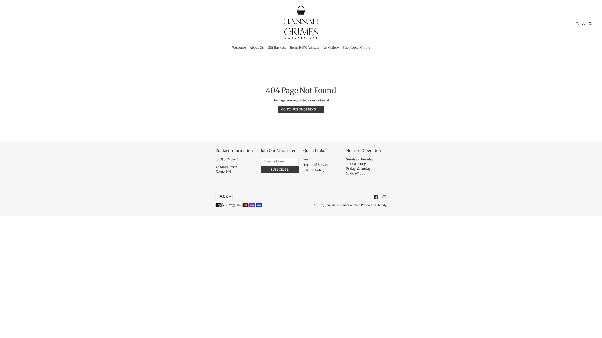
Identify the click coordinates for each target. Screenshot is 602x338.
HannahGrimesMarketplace (342, 205)
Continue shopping (298, 109)
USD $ (223, 197)
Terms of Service (315, 165)
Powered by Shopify (373, 205)
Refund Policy (313, 170)
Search (308, 159)
